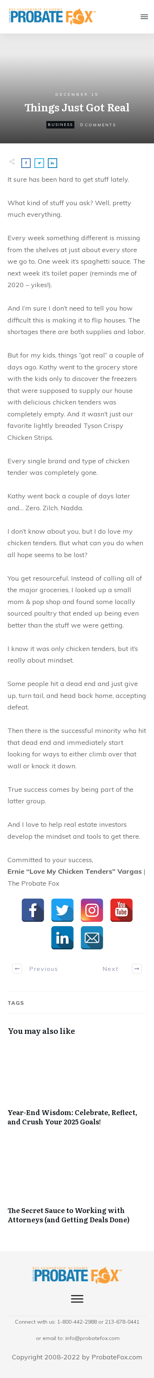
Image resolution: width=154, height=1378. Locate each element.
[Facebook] (33, 910)
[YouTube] (121, 910)
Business (60, 124)
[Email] (92, 938)
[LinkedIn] (62, 938)
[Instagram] (92, 910)
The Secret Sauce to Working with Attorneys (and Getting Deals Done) (77, 1187)
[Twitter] (62, 910)
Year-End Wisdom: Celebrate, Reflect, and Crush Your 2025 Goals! (77, 1089)
